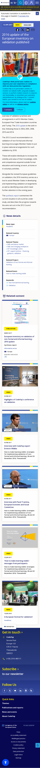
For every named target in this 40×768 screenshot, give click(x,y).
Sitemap (18, 758)
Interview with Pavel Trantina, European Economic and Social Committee (16, 504)
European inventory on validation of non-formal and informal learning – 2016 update (19, 339)
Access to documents (18, 742)
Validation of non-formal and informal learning (19, 263)
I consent (8, 109)
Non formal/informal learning (19, 283)
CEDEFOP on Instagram (26, 690)
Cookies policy (18, 745)
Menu (37, 3)
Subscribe (9, 669)
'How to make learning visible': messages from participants (16, 562)
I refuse (20, 110)
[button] (17, 30)
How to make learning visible (16, 273)
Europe (11, 235)
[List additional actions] (16, 2)
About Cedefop (8, 716)
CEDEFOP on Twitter (10, 690)
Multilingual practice (18, 738)
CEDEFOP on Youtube (15, 690)
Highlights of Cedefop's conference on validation (19, 400)
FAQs (18, 732)
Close (37, 13)
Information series (10, 348)
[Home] (5, 2)
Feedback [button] (38, 745)
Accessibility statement (18, 735)
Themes (5, 703)
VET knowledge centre (15, 249)
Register (31, 2)
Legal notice (18, 755)
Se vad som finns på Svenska (21, 9)
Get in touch (11, 632)
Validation (12, 285)
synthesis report (12, 195)
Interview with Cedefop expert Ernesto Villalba (17, 447)
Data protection (18, 751)
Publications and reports (12, 707)
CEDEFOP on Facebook (4, 690)
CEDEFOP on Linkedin (20, 690)
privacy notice (22, 104)
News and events (9, 712)
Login (26, 2)
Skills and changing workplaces (17, 247)
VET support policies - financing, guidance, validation (18, 252)
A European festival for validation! (18, 617)
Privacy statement (18, 748)
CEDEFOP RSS (31, 690)
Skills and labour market (15, 244)
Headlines (9, 226)
